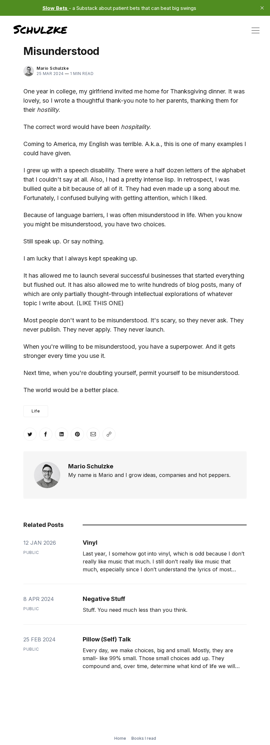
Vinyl (90, 542)
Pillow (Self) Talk (107, 639)
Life (36, 411)
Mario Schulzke (90, 466)
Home (120, 738)
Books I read (143, 738)
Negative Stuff (104, 598)
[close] (262, 8)
